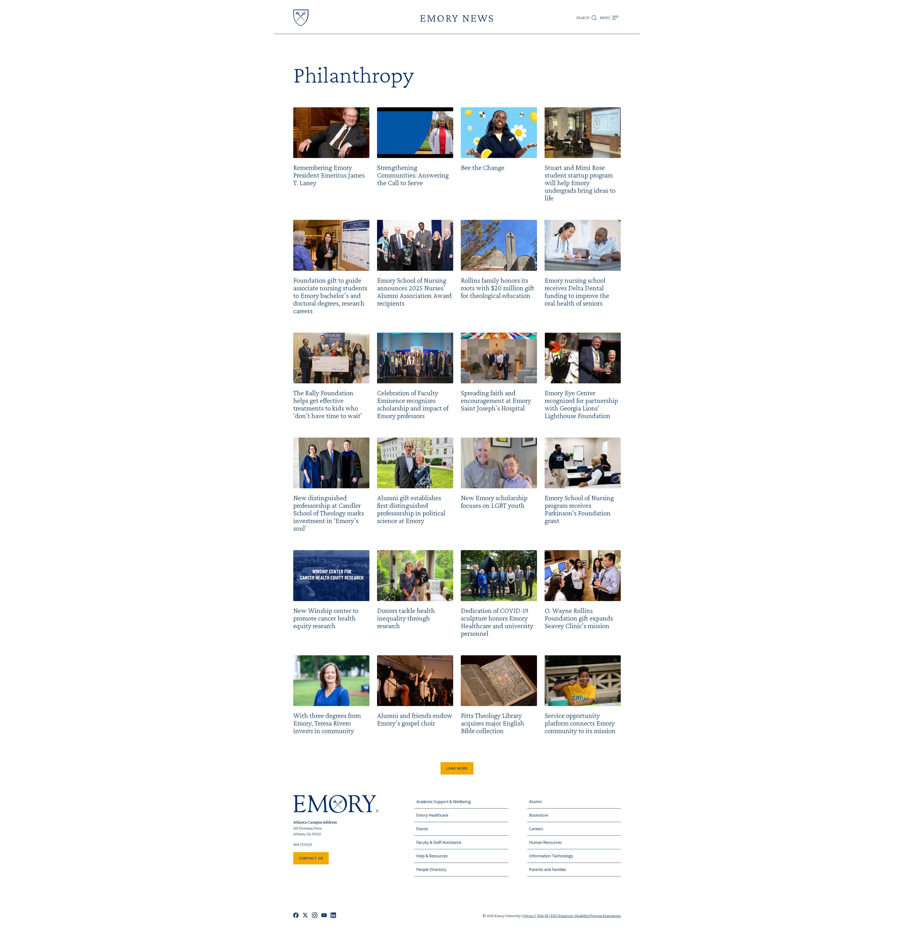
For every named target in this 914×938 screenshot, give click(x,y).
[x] (305, 916)
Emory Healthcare (432, 815)
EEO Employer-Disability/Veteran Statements (586, 916)
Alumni (535, 801)
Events (422, 828)
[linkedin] (333, 916)
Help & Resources (432, 856)
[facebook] (296, 916)
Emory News (457, 17)
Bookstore (538, 815)
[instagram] (315, 916)
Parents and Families (547, 869)
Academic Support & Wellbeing (443, 801)
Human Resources (545, 842)
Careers (536, 828)
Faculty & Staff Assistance (438, 842)
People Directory (431, 869)
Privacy (529, 916)
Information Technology (551, 856)
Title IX (543, 916)
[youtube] (324, 916)
